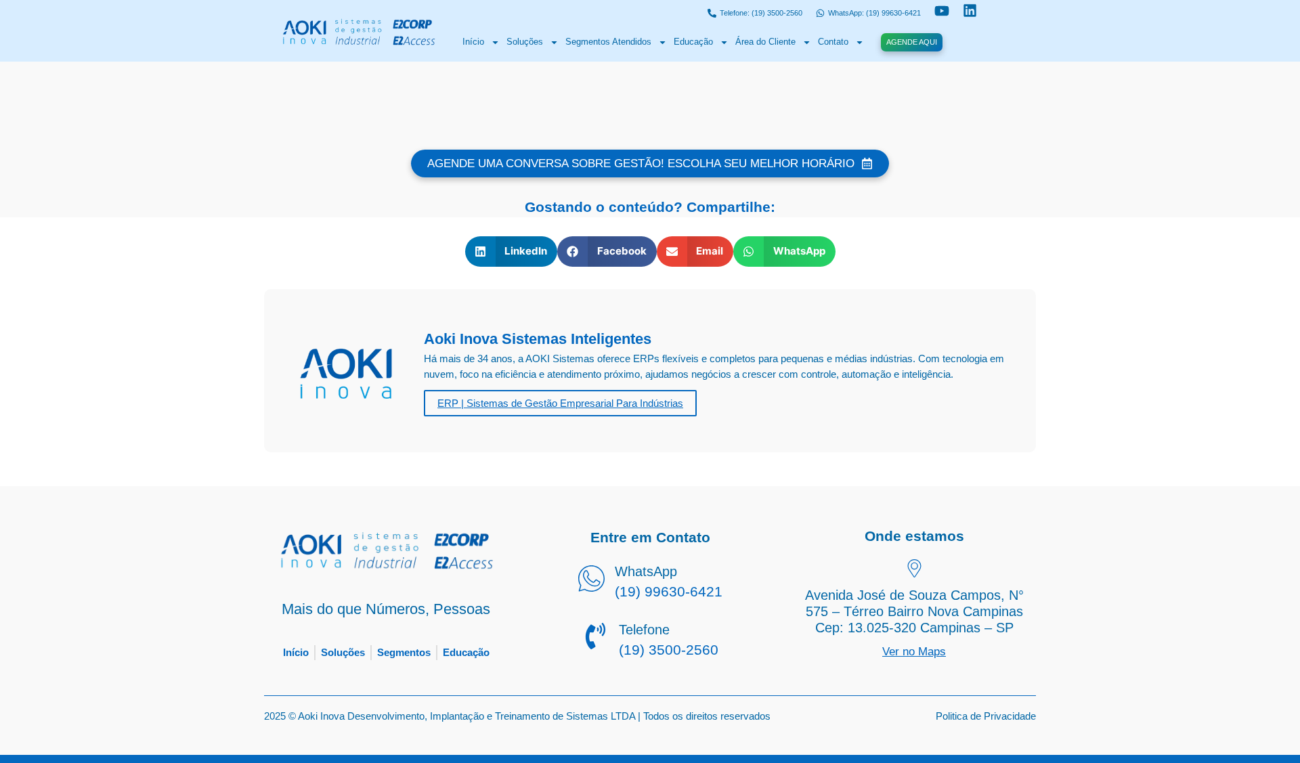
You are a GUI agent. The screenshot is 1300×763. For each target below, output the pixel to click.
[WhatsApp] (591, 580)
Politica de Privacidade (986, 716)
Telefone (644, 629)
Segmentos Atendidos (608, 42)
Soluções (524, 42)
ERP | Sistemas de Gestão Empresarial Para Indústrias (560, 403)
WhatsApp (646, 571)
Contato (833, 42)
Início (473, 42)
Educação (693, 42)
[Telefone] (595, 638)
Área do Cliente (765, 42)
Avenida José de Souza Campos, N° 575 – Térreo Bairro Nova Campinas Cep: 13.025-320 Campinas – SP (914, 611)
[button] (511, 251)
